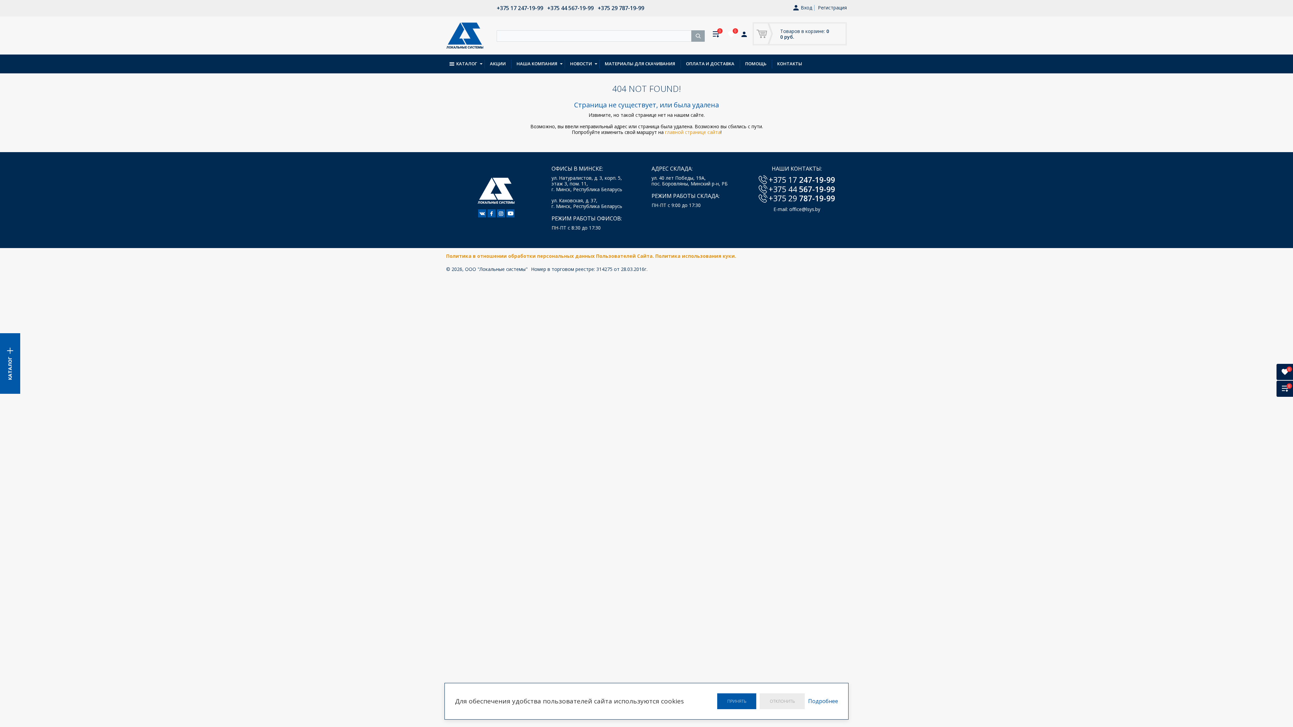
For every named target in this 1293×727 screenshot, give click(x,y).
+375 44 (802, 189)
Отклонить (782, 701)
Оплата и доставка (710, 64)
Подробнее (823, 701)
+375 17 (802, 179)
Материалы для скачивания (640, 64)
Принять (736, 701)
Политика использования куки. (695, 256)
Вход (806, 8)
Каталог (466, 64)
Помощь (755, 64)
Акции (498, 64)
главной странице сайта (693, 132)
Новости (581, 64)
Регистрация (832, 7)
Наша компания (537, 64)
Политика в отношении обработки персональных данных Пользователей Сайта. (550, 256)
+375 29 (802, 198)
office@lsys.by (804, 209)
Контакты (789, 64)
